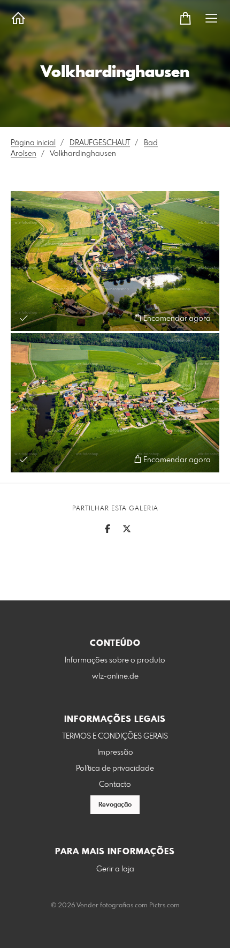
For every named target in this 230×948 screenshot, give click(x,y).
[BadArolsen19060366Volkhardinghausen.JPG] (115, 260)
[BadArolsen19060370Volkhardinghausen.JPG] (115, 402)
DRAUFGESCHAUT (100, 143)
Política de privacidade (115, 768)
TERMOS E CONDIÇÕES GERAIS (115, 736)
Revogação (115, 805)
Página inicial (33, 143)
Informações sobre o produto (115, 660)
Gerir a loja (115, 869)
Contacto (115, 784)
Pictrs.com (164, 905)
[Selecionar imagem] (24, 318)
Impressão (115, 752)
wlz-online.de (115, 676)
